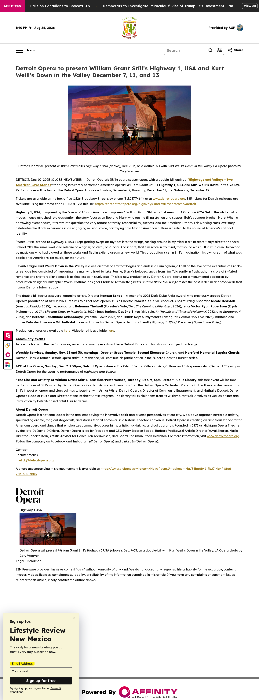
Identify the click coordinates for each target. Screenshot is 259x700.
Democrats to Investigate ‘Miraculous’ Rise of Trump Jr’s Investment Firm (168, 6)
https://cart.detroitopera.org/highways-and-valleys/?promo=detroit (145, 204)
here (67, 330)
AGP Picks (12, 6)
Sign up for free (41, 680)
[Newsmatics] (8, 364)
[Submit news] (8, 336)
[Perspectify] (8, 345)
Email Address (22, 663)
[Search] (210, 50)
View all (250, 6)
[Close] (74, 617)
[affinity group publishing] (8, 355)
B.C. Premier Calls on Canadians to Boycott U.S (49, 6)
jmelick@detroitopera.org (35, 460)
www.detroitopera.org (169, 198)
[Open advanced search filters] (219, 50)
